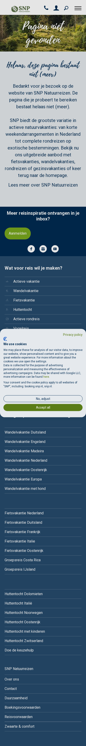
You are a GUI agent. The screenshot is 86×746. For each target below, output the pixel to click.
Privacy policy (73, 334)
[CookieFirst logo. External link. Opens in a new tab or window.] (5, 339)
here (46, 376)
